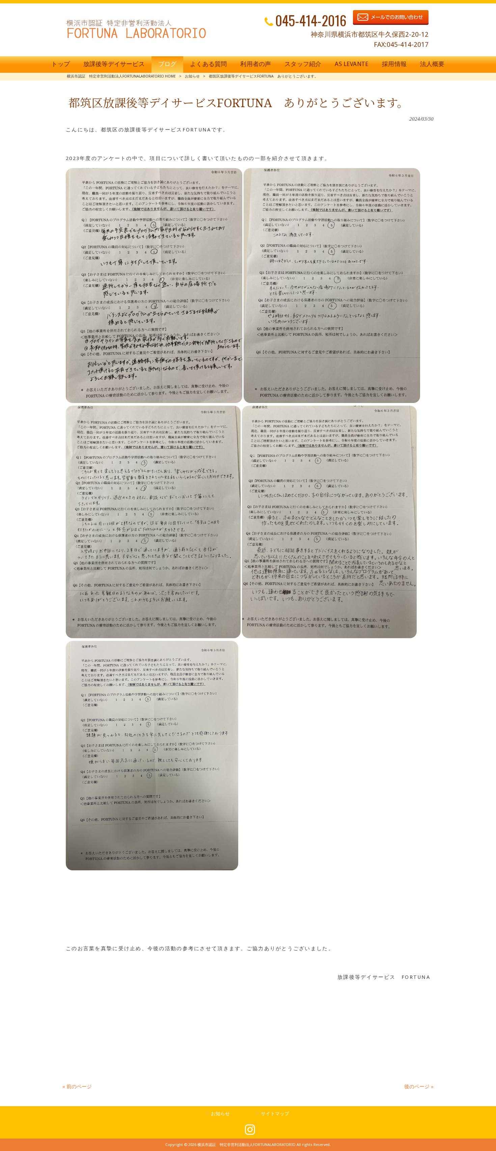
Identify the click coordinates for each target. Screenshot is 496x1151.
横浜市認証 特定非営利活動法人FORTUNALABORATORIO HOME (121, 76)
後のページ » (419, 1087)
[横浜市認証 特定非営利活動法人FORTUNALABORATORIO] (136, 38)
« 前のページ (77, 1087)
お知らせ (192, 76)
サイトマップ (275, 1113)
